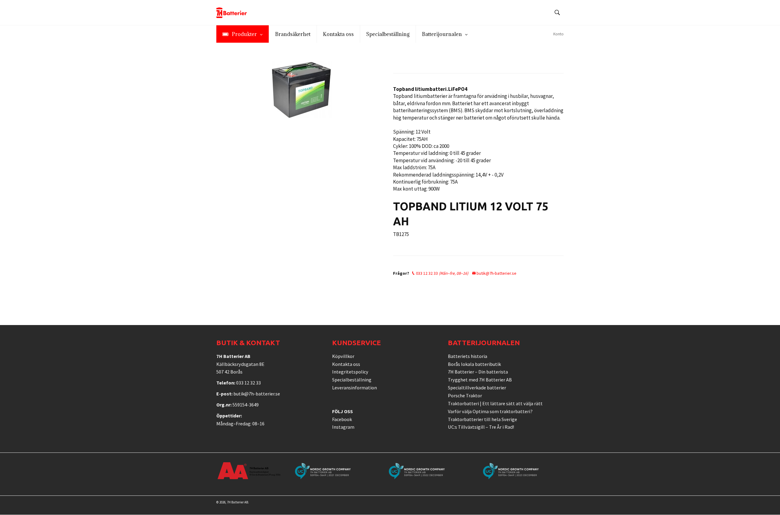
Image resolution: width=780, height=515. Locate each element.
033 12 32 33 (441, 273)
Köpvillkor (343, 356)
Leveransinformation (354, 387)
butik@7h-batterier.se (496, 273)
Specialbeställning (351, 380)
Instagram (343, 427)
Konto (558, 34)
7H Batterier (235, 502)
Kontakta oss (346, 364)
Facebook (342, 419)
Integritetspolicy (350, 372)
